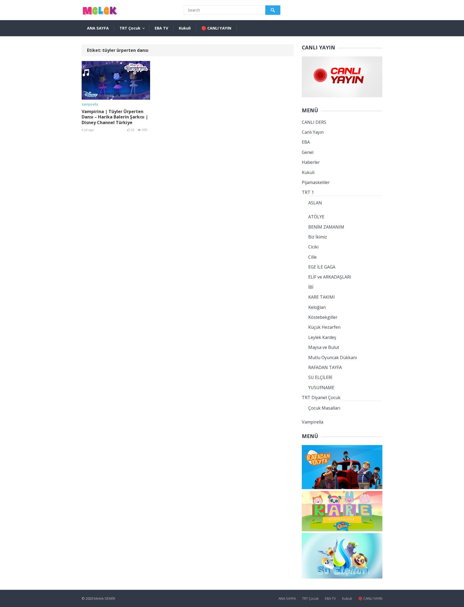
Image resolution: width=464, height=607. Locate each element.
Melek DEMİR (104, 598)
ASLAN (315, 203)
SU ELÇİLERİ (320, 377)
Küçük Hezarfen (324, 327)
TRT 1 (308, 192)
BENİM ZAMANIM (326, 227)
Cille (312, 257)
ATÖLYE (316, 217)
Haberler (311, 162)
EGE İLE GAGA (321, 267)
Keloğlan (317, 307)
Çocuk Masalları (324, 408)
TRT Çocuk (129, 28)
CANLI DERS (314, 122)
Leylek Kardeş (322, 337)
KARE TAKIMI (321, 297)
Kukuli (185, 28)
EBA (306, 142)
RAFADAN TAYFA (325, 367)
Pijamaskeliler (316, 182)
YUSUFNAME (321, 388)
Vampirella (90, 104)
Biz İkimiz (317, 237)
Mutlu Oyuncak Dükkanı (332, 357)
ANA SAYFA (98, 28)
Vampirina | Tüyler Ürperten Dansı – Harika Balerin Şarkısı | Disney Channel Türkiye (115, 117)
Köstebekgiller (323, 317)
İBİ (310, 287)
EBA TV (161, 28)
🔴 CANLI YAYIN (216, 28)
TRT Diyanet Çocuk (321, 397)
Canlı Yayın (313, 132)
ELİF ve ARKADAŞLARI (329, 277)
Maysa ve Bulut (323, 347)
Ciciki (313, 247)
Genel (307, 152)
